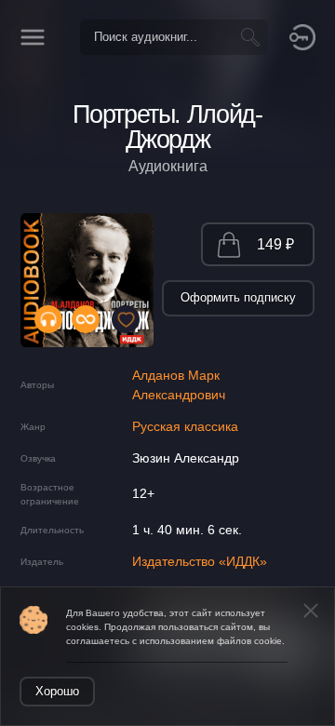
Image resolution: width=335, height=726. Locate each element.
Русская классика (185, 426)
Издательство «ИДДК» (199, 561)
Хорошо (57, 691)
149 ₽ (275, 244)
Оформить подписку (238, 297)
